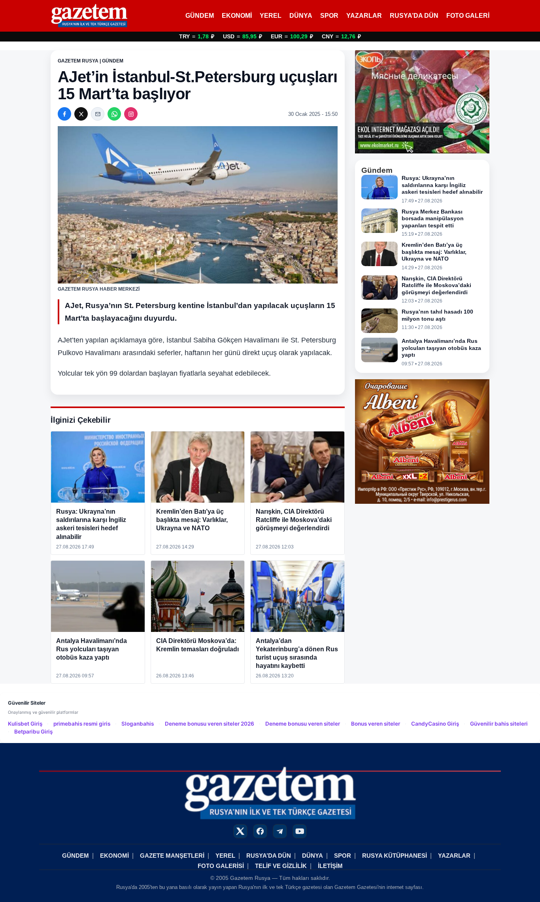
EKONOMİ (237, 15)
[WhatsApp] (114, 114)
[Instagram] (131, 114)
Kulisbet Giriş (25, 723)
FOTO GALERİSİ (221, 865)
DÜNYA (300, 15)
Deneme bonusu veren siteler (302, 723)
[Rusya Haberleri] (89, 16)
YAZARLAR (364, 15)
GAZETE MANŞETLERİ (172, 855)
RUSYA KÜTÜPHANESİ (394, 855)
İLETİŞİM (330, 865)
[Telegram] (280, 831)
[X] (81, 114)
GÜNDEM (199, 15)
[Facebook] (64, 114)
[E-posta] (97, 114)
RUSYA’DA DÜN (414, 15)
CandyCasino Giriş (435, 723)
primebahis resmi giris (81, 723)
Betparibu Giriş (33, 731)
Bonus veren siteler (375, 723)
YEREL (270, 15)
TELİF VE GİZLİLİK (281, 865)
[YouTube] (300, 831)
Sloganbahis (137, 723)
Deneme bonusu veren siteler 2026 (209, 723)
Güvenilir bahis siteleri (499, 723)
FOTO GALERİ (467, 15)
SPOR (329, 15)
